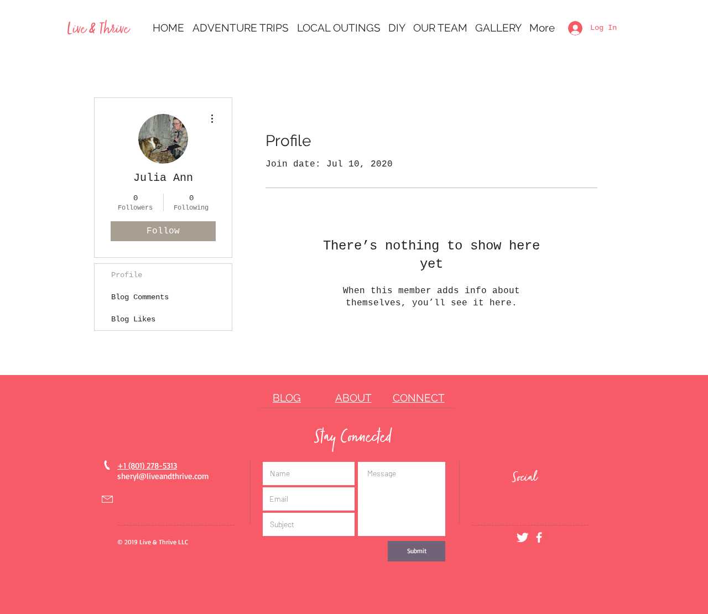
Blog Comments (140, 297)
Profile (126, 274)
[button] (240, 27)
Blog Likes (133, 319)
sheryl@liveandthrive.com (163, 476)
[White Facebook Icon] (539, 537)
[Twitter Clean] (522, 537)
